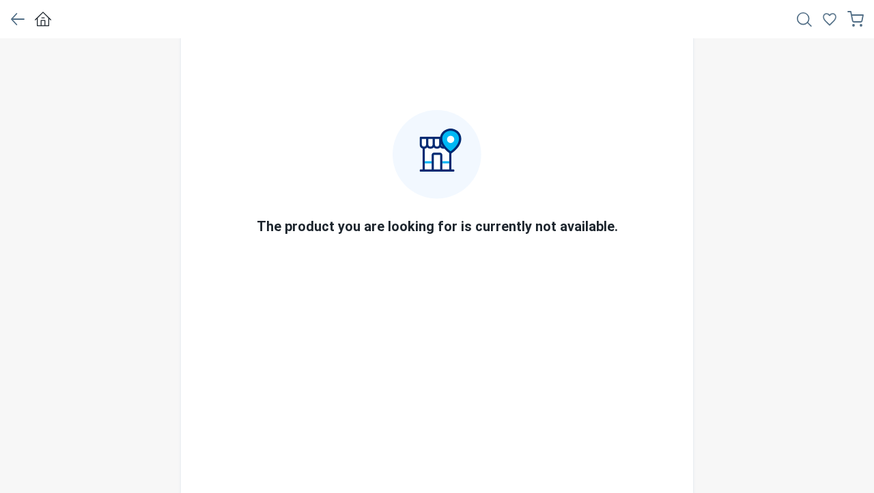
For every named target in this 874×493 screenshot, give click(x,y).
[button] (17, 19)
